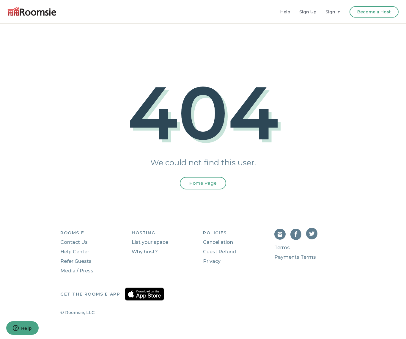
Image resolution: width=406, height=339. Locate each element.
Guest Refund (219, 252)
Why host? (145, 252)
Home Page (203, 183)
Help (285, 12)
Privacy (212, 261)
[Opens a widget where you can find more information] (22, 328)
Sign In (333, 12)
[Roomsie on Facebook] (298, 238)
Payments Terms (295, 257)
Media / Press (76, 271)
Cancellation (218, 242)
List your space (150, 242)
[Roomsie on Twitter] (312, 238)
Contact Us (74, 242)
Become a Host (374, 12)
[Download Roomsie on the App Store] (144, 294)
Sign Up (308, 12)
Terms (282, 247)
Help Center (74, 252)
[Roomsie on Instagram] (282, 238)
